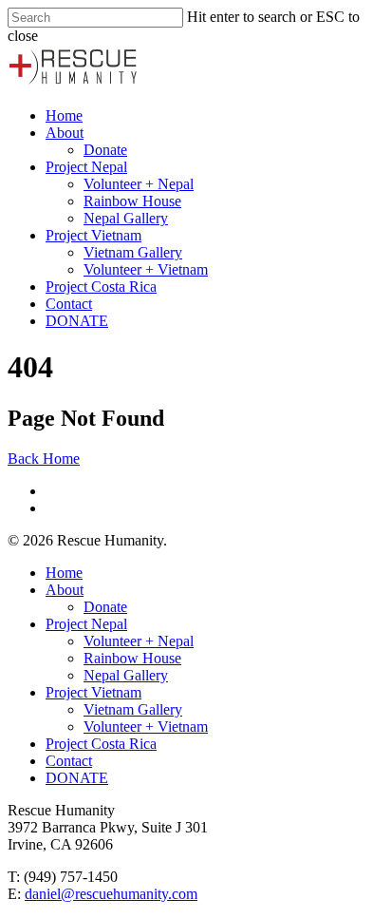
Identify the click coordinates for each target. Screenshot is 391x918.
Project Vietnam (93, 235)
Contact (69, 304)
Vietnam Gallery (133, 252)
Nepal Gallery (126, 218)
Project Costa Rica (101, 286)
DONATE (77, 321)
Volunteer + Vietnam (146, 269)
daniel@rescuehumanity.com (111, 894)
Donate (105, 150)
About (65, 132)
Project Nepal (86, 167)
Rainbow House (132, 201)
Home (64, 115)
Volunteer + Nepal (139, 184)
